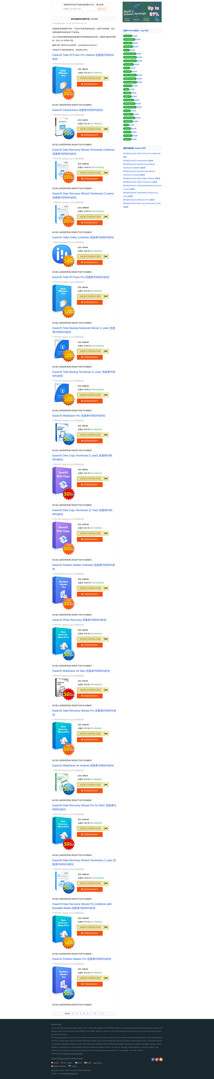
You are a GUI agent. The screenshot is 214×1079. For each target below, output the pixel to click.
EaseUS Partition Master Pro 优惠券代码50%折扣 (81, 958)
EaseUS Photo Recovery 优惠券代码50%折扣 (79, 619)
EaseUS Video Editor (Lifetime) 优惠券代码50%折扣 (83, 237)
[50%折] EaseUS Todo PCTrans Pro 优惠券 (140, 182)
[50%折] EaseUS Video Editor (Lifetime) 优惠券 (141, 178)
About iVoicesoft (77, 1058)
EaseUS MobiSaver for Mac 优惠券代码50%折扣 (81, 670)
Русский (74, 1066)
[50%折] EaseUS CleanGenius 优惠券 (138, 161)
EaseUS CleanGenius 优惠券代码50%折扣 (77, 109)
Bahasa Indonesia (60, 1066)
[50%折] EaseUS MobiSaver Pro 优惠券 (139, 200)
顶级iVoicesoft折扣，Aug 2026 (136, 31)
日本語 (89, 1063)
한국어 (80, 1063)
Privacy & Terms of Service (73, 1054)
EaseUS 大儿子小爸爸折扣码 (73, 64)
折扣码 (130, 36)
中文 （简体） (68, 1063)
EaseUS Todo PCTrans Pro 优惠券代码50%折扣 (80, 277)
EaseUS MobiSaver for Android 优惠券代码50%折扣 (83, 765)
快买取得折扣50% (90, 84)
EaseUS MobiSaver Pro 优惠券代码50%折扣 (78, 415)
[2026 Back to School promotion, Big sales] (142, 22)
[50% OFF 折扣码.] (93, 77)
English (56, 1063)
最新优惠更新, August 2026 (134, 148)
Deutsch (99, 1063)
